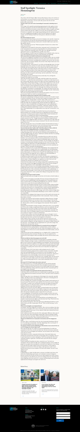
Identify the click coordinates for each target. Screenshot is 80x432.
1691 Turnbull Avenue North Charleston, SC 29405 (29, 411)
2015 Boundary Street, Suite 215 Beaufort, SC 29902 (30, 416)
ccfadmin (22, 15)
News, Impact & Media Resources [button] (63, 3)
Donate (69, 1)
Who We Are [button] (36, 3)
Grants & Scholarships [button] (42, 3)
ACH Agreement (57, 430)
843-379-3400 (30, 417)
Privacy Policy (53, 430)
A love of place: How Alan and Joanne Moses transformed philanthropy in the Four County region (49, 386)
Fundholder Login (64, 1)
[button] (70, 3)
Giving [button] (48, 3)
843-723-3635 (30, 412)
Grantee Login (59, 1)
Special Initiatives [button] (53, 3)
